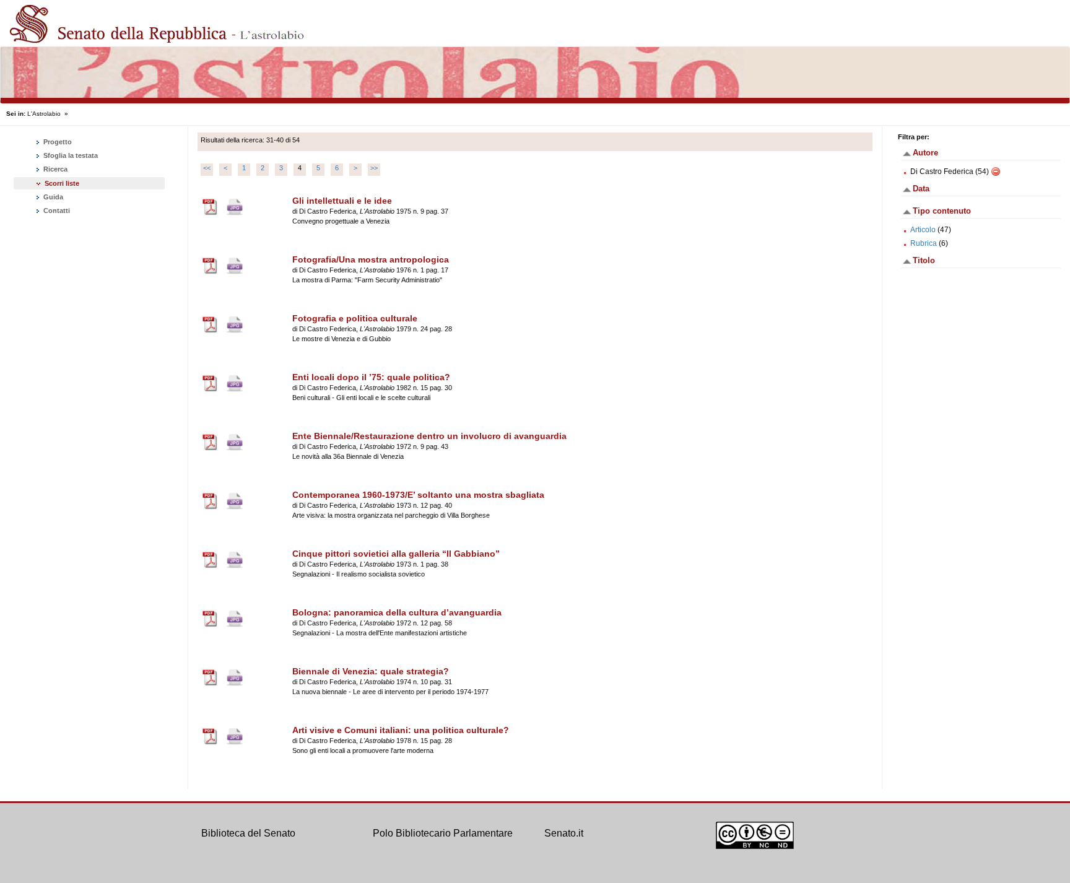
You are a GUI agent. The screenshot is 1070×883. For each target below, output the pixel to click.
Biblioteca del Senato (248, 833)
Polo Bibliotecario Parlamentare (443, 833)
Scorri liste (62, 183)
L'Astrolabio (44, 113)
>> (374, 168)
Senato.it (563, 833)
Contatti (55, 210)
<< (207, 168)
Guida (52, 197)
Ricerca (54, 169)
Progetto (56, 142)
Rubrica (923, 243)
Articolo (923, 229)
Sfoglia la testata (69, 155)
